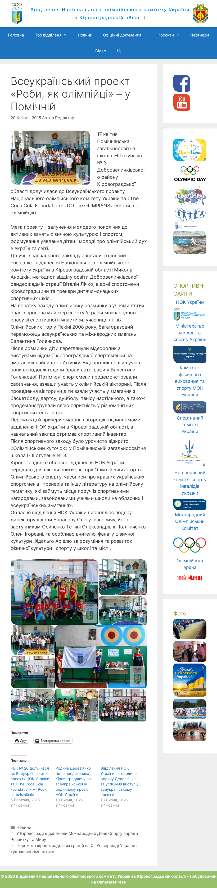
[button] (54, 592)
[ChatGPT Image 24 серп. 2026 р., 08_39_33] (189, 695)
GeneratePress (111, 882)
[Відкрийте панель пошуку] (119, 51)
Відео (100, 50)
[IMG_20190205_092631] (189, 739)
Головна (16, 35)
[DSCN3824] (189, 637)
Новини (85, 35)
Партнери (199, 35)
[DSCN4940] (189, 660)
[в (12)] (189, 717)
